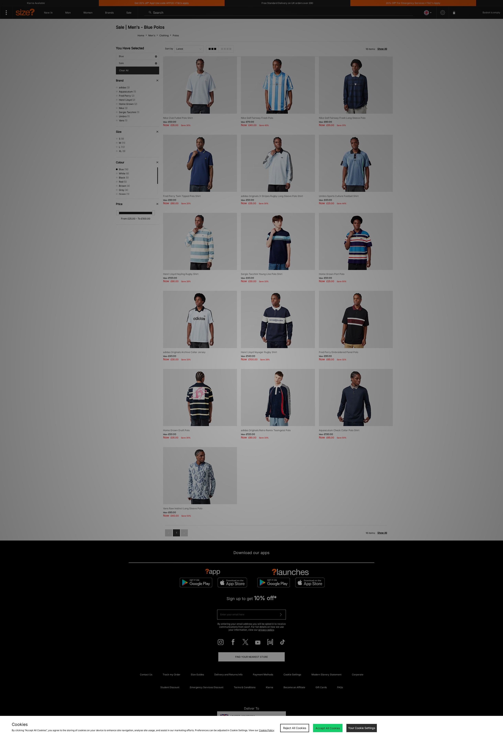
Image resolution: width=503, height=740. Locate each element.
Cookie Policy (266, 730)
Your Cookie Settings (361, 728)
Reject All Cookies (294, 728)
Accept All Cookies (328, 728)
